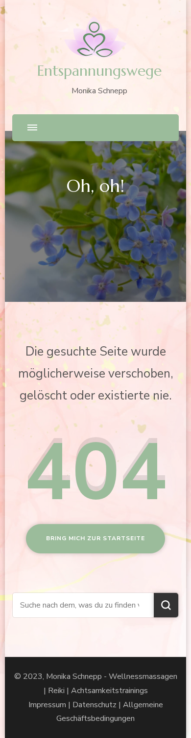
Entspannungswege (99, 71)
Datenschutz (94, 704)
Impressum (47, 704)
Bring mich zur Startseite (95, 538)
